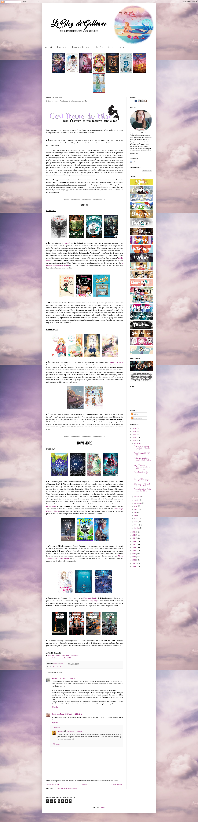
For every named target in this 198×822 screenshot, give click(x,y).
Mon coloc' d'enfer (90, 598)
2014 (134, 554)
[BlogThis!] (71, 664)
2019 (134, 538)
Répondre (55, 707)
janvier (136, 528)
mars (136, 522)
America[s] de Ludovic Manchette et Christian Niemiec (142, 448)
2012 (134, 560)
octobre (137, 500)
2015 (134, 550)
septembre (137, 503)
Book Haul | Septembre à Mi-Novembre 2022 (142, 480)
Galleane (56, 664)
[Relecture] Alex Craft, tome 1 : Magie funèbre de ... (142, 460)
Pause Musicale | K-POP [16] (142, 454)
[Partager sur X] (73, 664)
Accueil (48, 47)
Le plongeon (95, 600)
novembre (137, 497)
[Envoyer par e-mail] (69, 664)
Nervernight (66, 243)
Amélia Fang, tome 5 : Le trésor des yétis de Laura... (142, 491)
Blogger (102, 807)
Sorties (111, 47)
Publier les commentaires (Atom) (66, 788)
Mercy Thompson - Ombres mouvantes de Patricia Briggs (142, 467)
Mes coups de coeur (80, 47)
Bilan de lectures (58, 667)
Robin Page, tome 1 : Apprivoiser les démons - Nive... (142, 474)
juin (135, 512)
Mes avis (61, 47)
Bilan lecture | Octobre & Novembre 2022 (142, 485)
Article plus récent (53, 784)
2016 (134, 547)
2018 (134, 541)
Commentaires (137, 418)
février (136, 525)
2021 (134, 532)
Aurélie (54, 678)
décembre (137, 443)
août (136, 506)
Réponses (57, 727)
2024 (134, 434)
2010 (134, 566)
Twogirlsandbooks (58, 714)
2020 (134, 535)
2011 (134, 563)
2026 (134, 428)
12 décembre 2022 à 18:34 (66, 678)
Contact (122, 47)
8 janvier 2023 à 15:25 (74, 731)
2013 (134, 557)
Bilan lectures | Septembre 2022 (59, 658)
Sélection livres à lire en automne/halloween (63, 655)
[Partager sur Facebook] (76, 664)
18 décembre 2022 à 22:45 (73, 714)
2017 (134, 544)
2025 (134, 431)
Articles (135, 414)
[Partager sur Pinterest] (78, 664)
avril (136, 518)
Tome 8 (120, 362)
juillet (136, 509)
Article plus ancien (116, 784)
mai (135, 515)
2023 (134, 437)
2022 (134, 440)
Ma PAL (99, 47)
